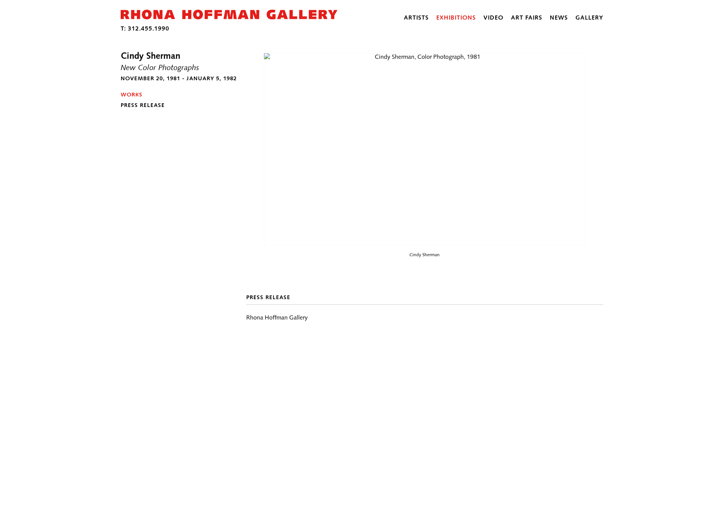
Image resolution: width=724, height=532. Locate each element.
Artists (416, 17)
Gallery (589, 17)
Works (132, 94)
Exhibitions (456, 17)
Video (493, 17)
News (559, 17)
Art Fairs (526, 17)
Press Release (143, 105)
